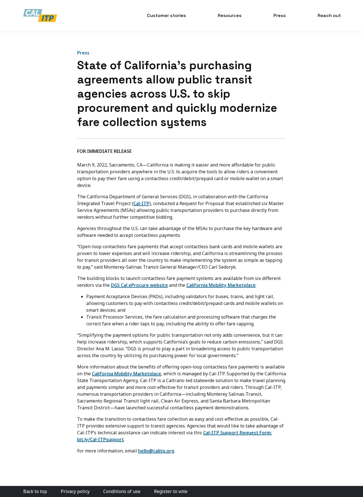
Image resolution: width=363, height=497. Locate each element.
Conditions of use (121, 491)
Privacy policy (75, 491)
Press (279, 15)
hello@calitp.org (156, 451)
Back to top (35, 491)
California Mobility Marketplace (221, 285)
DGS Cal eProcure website (139, 285)
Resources (230, 15)
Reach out (329, 15)
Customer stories (166, 15)
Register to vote (170, 491)
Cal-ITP (141, 203)
